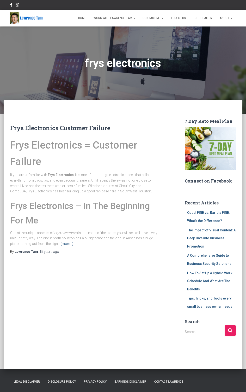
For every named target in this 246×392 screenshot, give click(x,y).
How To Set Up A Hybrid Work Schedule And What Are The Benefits (209, 281)
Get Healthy (203, 18)
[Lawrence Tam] (26, 18)
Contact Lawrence (168, 381)
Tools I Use (179, 18)
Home (82, 18)
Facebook (11, 5)
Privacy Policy (95, 381)
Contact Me (151, 18)
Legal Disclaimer (27, 381)
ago (49, 252)
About (225, 18)
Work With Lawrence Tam (113, 18)
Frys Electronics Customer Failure (60, 128)
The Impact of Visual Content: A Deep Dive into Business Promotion (211, 238)
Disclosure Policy (62, 381)
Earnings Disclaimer (130, 381)
